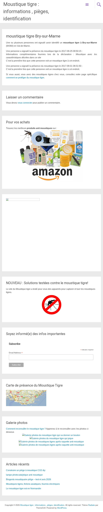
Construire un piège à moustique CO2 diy (25, 470)
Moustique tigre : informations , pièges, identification (26, 11)
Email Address (16, 352)
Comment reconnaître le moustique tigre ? (26, 429)
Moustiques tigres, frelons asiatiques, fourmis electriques (33, 484)
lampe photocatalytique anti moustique (24, 475)
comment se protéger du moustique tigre (25, 77)
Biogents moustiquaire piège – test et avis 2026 (28, 479)
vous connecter (25, 103)
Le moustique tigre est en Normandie (23, 488)
